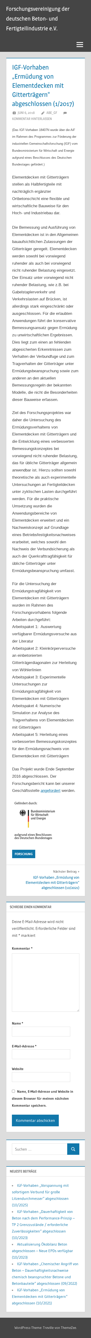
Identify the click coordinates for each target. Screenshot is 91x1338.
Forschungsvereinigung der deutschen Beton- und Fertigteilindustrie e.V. (38, 18)
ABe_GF (51, 112)
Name (17, 1023)
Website (17, 1069)
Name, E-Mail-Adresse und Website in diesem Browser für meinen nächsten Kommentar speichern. (42, 1098)
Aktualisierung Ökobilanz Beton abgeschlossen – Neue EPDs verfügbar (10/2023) (42, 1251)
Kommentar (22, 948)
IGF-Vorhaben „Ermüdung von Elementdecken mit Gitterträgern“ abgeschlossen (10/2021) (39, 1296)
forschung (24, 854)
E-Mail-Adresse (24, 1046)
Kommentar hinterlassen (32, 118)
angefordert (50, 790)
